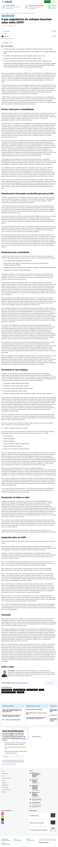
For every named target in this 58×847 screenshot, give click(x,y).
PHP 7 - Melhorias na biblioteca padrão (11, 719)
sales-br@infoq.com (18, 840)
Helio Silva (6, 36)
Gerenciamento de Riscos (22, 683)
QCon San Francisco (36, 799)
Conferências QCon (6, 778)
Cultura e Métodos (32, 689)
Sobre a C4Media (6, 789)
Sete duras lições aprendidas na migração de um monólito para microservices (36, 718)
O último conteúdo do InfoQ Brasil (34, 709)
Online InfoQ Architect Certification (35, 781)
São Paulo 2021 (47, 761)
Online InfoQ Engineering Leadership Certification (35, 787)
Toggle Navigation (2, 1)
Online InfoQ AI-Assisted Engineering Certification (36, 794)
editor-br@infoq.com (30, 840)
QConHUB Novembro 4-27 (37, 761)
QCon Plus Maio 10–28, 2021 (36, 764)
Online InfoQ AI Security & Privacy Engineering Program (36, 775)
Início (2, 13)
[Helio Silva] (2, 36)
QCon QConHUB (40, 740)
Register (47, 1)
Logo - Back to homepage (8, 1)
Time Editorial (5, 785)
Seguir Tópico (50, 682)
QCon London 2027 (36, 806)
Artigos (6, 13)
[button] (13, 761)
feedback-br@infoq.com (6, 840)
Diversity (4, 791)
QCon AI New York (36, 802)
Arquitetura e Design (8, 15)
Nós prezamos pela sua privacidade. (9, 764)
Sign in (54, 1)
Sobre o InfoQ (5, 787)
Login (3, 776)
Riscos (41, 689)
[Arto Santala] (2, 31)
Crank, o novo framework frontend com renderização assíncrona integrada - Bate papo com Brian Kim (12, 710)
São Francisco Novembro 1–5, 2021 (49, 764)
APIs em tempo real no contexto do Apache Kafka (36, 713)
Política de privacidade (43, 842)
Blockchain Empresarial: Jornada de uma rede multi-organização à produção (11, 716)
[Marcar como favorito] (11, 42)
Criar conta (4, 773)
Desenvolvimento (7, 689)
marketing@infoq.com (5, 844)
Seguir (54, 31)
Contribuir (4, 782)
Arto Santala (6, 31)
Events (3, 780)
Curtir (5, 42)
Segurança (20, 692)
